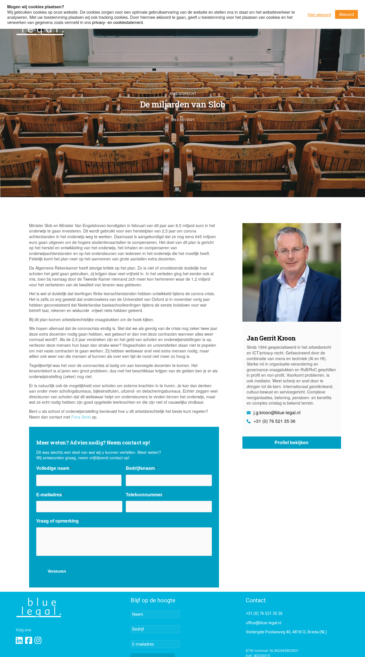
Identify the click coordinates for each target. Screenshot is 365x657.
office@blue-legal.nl (263, 623)
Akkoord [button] (346, 14)
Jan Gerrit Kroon (271, 338)
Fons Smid (81, 417)
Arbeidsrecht (182, 93)
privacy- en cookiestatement (117, 22)
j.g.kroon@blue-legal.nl (276, 412)
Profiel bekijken (292, 442)
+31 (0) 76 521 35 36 (273, 421)
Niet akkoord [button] (319, 14)
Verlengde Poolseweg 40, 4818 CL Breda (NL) (286, 632)
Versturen (57, 571)
